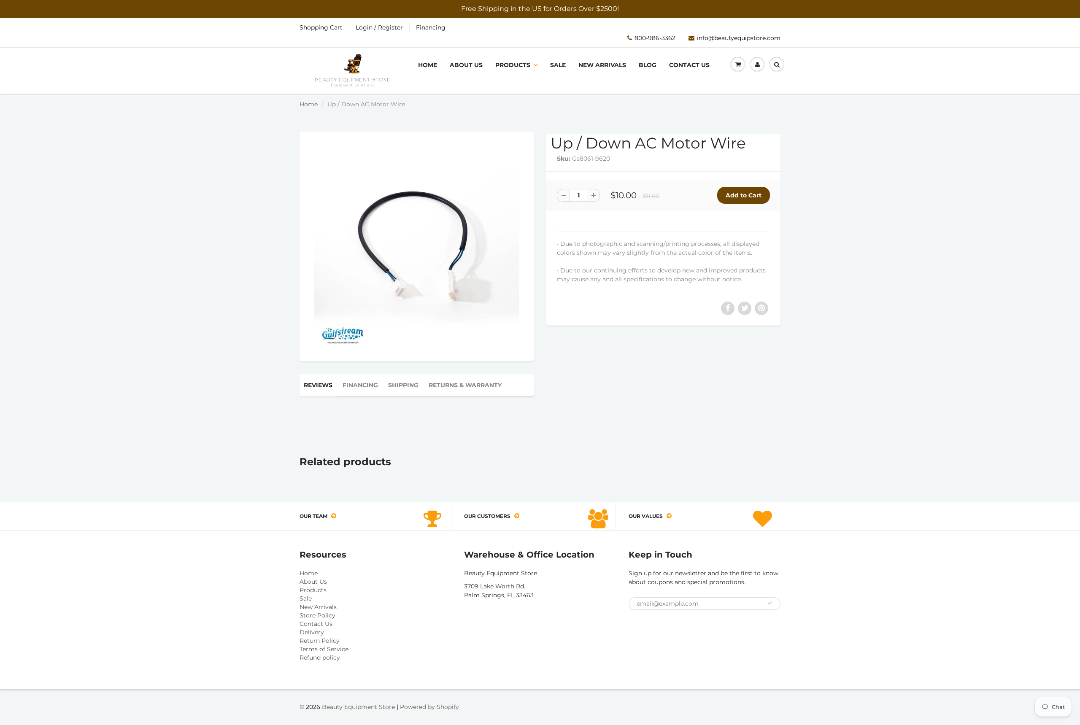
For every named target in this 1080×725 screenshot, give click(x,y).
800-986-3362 (654, 38)
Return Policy (320, 640)
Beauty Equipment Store (358, 707)
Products (512, 65)
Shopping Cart (321, 27)
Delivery (312, 632)
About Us (466, 65)
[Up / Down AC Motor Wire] (416, 245)
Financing (431, 27)
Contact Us (689, 65)
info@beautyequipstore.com (738, 38)
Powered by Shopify (429, 707)
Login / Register (379, 27)
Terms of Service (324, 649)
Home (427, 65)
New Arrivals (602, 65)
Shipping (403, 385)
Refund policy (320, 657)
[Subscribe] (770, 603)
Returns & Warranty (465, 385)
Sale (558, 65)
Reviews (318, 385)
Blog (647, 65)
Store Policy (317, 615)
